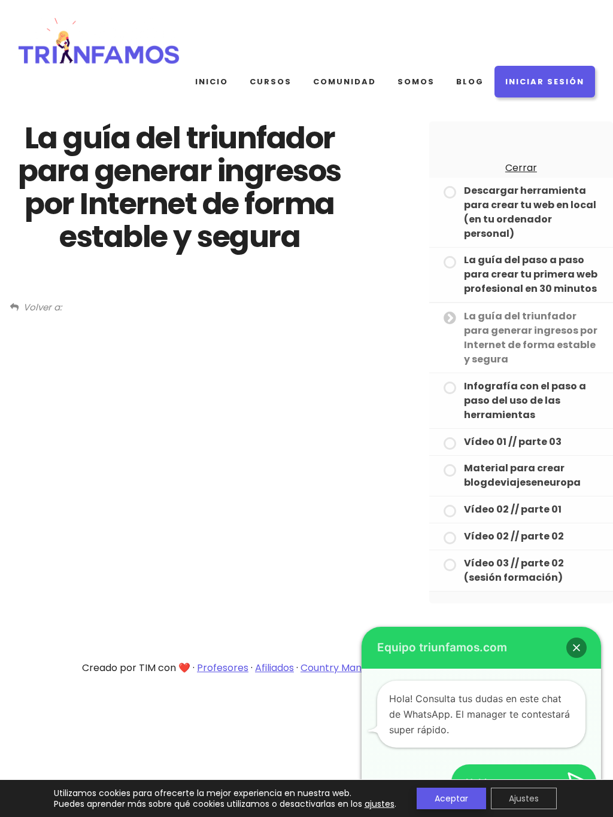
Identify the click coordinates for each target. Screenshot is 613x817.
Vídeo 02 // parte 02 (514, 536)
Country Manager (342, 668)
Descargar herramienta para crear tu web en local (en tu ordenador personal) (530, 212)
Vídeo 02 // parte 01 (513, 509)
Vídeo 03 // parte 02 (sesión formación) (514, 570)
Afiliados (274, 668)
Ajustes (524, 798)
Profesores (222, 668)
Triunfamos (108, 42)
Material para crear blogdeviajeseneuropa (522, 475)
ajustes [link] (379, 804)
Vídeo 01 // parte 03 (513, 442)
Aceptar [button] (451, 798)
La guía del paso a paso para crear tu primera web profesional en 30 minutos (530, 274)
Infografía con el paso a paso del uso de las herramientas (525, 400)
